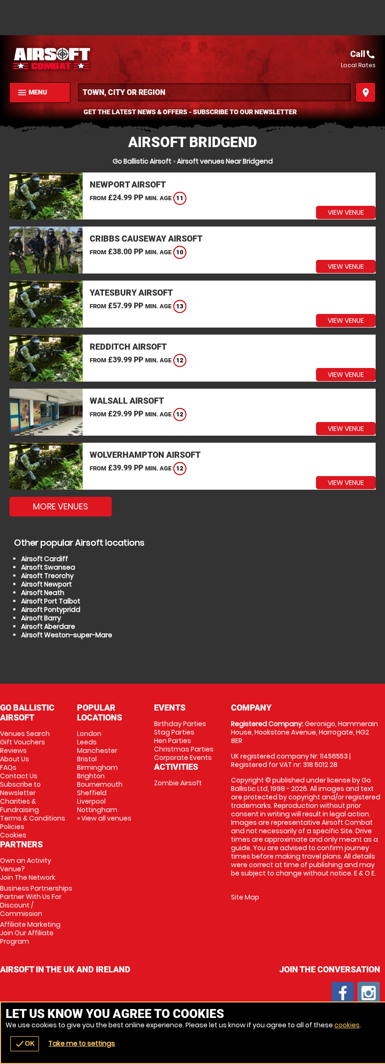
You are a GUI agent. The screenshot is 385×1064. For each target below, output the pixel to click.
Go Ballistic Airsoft (142, 161)
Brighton (91, 776)
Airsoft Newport (46, 584)
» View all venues (104, 818)
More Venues (60, 506)
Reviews (13, 750)
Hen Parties (172, 740)
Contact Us (19, 776)
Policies (12, 826)
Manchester (97, 750)
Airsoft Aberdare (48, 626)
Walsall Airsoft (127, 401)
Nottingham (97, 809)
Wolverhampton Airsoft (145, 455)
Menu (32, 92)
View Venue (346, 212)
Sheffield (92, 793)
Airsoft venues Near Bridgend (225, 161)
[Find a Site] (214, 92)
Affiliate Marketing (30, 933)
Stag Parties (174, 732)
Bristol (87, 759)
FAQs (8, 767)
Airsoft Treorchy (47, 575)
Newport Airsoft (128, 184)
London (89, 733)
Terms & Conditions (32, 818)
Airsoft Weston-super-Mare (66, 635)
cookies (347, 1025)
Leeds (87, 742)
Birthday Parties (180, 723)
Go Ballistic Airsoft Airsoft (100, 58)
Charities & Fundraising (19, 805)
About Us (14, 759)
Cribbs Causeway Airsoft (146, 238)
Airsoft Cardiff (44, 558)
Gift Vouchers (22, 742)
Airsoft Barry (41, 618)
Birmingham (97, 767)
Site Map (245, 897)
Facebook (342, 993)
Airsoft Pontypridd (50, 609)
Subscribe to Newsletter (20, 789)
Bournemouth (100, 784)
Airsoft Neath (42, 592)
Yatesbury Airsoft (131, 292)
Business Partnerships (36, 901)
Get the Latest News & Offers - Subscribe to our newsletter (190, 112)
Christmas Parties (184, 749)
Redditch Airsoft (128, 347)
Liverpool (91, 801)
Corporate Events (183, 757)
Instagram (368, 993)
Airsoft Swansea (48, 567)
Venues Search (25, 733)
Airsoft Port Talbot (50, 601)
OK (25, 1044)
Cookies (13, 835)
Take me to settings (81, 1043)
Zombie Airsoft (178, 783)
